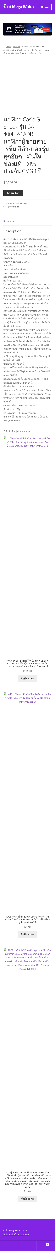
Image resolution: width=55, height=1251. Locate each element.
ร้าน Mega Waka (18, 6)
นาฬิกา (16, 46)
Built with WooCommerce (16, 1234)
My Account (9, 1246)
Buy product (13, 192)
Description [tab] (9, 221)
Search (27, 1246)
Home (8, 46)
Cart (42, 1243)
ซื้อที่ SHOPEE (27, 678)
